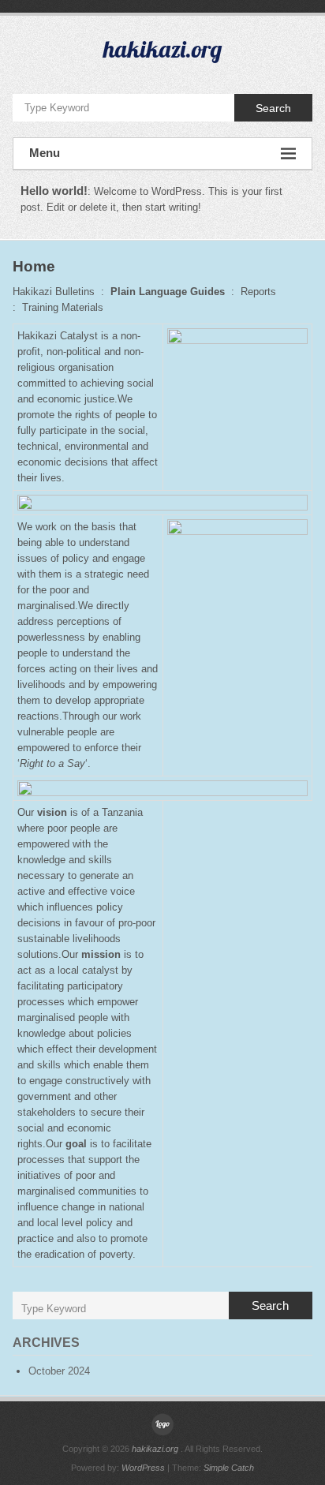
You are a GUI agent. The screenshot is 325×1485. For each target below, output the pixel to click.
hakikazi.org (162, 49)
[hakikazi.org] (162, 1424)
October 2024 (59, 1371)
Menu (44, 152)
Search (273, 108)
